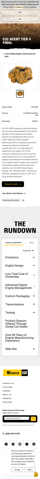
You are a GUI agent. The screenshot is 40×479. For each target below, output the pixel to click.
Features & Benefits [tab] (13, 242)
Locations (8, 387)
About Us (7, 394)
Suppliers (7, 402)
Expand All (27, 250)
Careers (6, 391)
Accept (17, 469)
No (20, 19)
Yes (20, 12)
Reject (30, 469)
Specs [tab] (31, 242)
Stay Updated (33, 419)
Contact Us (8, 383)
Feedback (7, 398)
